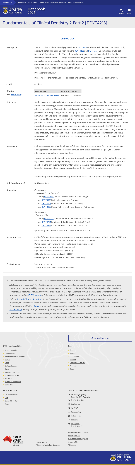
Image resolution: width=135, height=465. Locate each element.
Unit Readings (15, 309)
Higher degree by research (15, 356)
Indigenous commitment (78, 432)
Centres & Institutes (77, 363)
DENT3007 (82, 47)
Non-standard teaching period (47, 95)
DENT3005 (49, 196)
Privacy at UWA (74, 435)
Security (74, 420)
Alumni (73, 366)
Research (73, 353)
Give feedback (98, 338)
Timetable (16, 94)
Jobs (7, 404)
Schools (73, 359)
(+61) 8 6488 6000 (78, 400)
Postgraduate (10, 353)
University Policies (12, 375)
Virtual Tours (76, 416)
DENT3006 (46, 200)
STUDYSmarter (34, 295)
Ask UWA (74, 408)
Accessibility (73, 442)
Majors (7, 359)
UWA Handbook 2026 (12, 346)
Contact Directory (12, 401)
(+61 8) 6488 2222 (78, 426)
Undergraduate (11, 350)
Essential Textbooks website (30, 299)
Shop (72, 369)
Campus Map (76, 412)
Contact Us (75, 404)
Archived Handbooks (13, 381)
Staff (6, 397)
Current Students (11, 394)
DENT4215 (46, 225)
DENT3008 (46, 206)
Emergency (75, 424)
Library (36, 306)
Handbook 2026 (24, 2)
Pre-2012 (8, 378)
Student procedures (12, 372)
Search (121, 13)
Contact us (9, 385)
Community (74, 356)
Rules (7, 369)
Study (72, 350)
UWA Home (7, 2)
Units (35, 2)
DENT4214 (93, 50)
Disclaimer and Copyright (78, 439)
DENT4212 (79, 50)
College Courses (11, 366)
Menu (129, 13)
